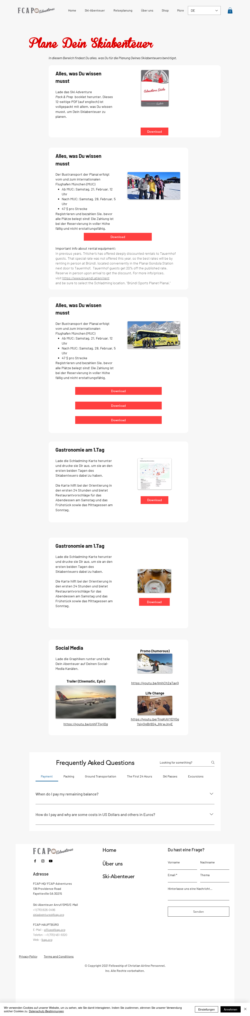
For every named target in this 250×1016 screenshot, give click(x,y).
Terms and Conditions (59, 956)
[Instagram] (43, 861)
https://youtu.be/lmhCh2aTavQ (155, 683)
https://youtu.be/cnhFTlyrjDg (85, 724)
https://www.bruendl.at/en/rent (85, 278)
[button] (123, 10)
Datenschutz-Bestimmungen (46, 1011)
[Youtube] (51, 861)
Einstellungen (206, 1009)
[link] (230, 10)
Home (109, 850)
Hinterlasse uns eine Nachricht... (190, 888)
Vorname (174, 862)
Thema (205, 875)
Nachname (207, 862)
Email (171, 875)
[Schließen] (245, 1009)
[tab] (47, 776)
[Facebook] (35, 861)
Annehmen (230, 1009)
